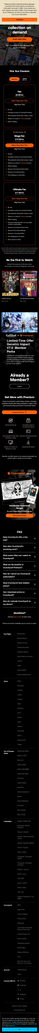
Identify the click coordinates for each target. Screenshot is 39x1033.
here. (13, 1026)
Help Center (18, 617)
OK (19, 1029)
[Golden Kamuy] (10, 286)
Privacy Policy (14, 1024)
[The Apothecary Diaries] (28, 286)
